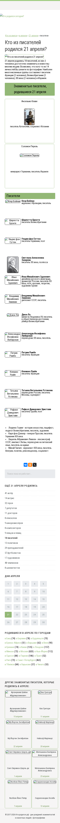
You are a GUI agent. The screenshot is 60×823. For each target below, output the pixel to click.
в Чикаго (40, 664)
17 (17, 607)
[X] (34, 465)
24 (35, 615)
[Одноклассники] (30, 465)
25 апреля (44, 776)
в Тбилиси (9, 664)
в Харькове (25, 664)
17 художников (12, 557)
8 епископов (11, 518)
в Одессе (9, 655)
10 (43, 591)
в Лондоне (38, 647)
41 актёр (9, 493)
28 (26, 622)
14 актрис (9, 498)
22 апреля (18, 746)
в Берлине (21, 638)
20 (43, 607)
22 (17, 615)
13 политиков (11, 542)
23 (26, 615)
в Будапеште (37, 638)
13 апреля (44, 806)
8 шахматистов (12, 567)
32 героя (9, 503)
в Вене (45, 642)
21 (8, 615)
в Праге (38, 655)
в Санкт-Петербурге (25, 660)
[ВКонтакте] (26, 465)
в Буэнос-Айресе (13, 642)
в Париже (23, 655)
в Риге (8, 660)
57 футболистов (13, 552)
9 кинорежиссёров (14, 523)
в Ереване (9, 647)
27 (17, 622)
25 (43, 615)
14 (35, 599)
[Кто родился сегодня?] (12, 16)
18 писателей (11, 538)
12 (17, 599)
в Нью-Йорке (41, 651)
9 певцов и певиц (13, 533)
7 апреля (18, 806)
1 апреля (18, 776)
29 (35, 622)
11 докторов (11, 513)
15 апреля (18, 716)
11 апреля (44, 716)
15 (43, 599)
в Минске (9, 651)
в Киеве (23, 647)
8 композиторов (13, 528)
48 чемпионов (11, 562)
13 (26, 599)
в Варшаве (31, 642)
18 (26, 607)
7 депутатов (11, 508)
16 (8, 607)
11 (8, 599)
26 (8, 622)
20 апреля (44, 746)
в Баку (8, 638)
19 (35, 607)
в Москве (23, 651)
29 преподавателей (14, 547)
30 (43, 622)
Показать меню (52, 5)
